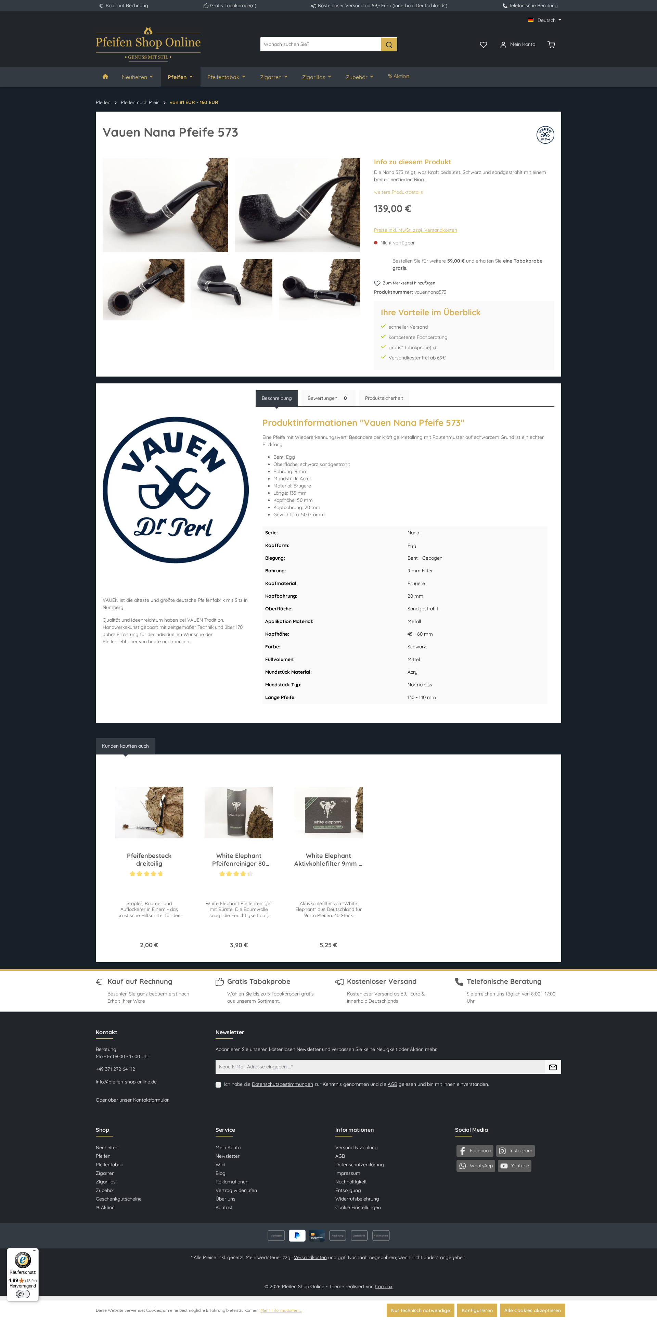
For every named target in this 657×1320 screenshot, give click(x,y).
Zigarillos (106, 1182)
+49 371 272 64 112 (115, 1069)
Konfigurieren (477, 1310)
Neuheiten (107, 1147)
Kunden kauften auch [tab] (125, 746)
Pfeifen (103, 1156)
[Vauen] (545, 134)
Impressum (347, 1173)
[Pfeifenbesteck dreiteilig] (149, 812)
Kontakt (224, 1207)
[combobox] (320, 44)
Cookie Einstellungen (358, 1207)
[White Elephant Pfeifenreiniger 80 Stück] (239, 812)
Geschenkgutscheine (119, 1199)
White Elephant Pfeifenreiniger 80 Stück (239, 859)
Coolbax (383, 1286)
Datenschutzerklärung (359, 1165)
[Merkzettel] (483, 44)
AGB (392, 1084)
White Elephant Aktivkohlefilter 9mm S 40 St (328, 859)
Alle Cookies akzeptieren (532, 1310)
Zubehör (105, 1190)
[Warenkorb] (551, 44)
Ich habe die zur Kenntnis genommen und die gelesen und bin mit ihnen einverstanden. (356, 1084)
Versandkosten (310, 1257)
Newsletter (228, 1156)
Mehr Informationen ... (280, 1310)
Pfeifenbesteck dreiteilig (149, 859)
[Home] (105, 77)
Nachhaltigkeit (351, 1182)
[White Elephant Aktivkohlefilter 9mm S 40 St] (328, 812)
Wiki (220, 1165)
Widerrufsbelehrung (357, 1199)
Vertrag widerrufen (236, 1190)
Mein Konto (228, 1147)
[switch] (23, 1294)
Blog (221, 1173)
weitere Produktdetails (398, 192)
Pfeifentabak (109, 1165)
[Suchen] (389, 44)
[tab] (277, 398)
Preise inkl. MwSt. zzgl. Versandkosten (415, 230)
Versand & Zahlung (356, 1147)
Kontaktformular (150, 1100)
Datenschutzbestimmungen (282, 1084)
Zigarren (105, 1173)
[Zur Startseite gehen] (148, 44)
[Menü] (34, 1252)
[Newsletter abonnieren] (553, 1067)
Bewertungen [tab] (327, 398)
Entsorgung (348, 1190)
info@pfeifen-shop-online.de (126, 1082)
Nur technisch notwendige (420, 1310)
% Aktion (105, 1207)
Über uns (225, 1199)
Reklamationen (232, 1182)
